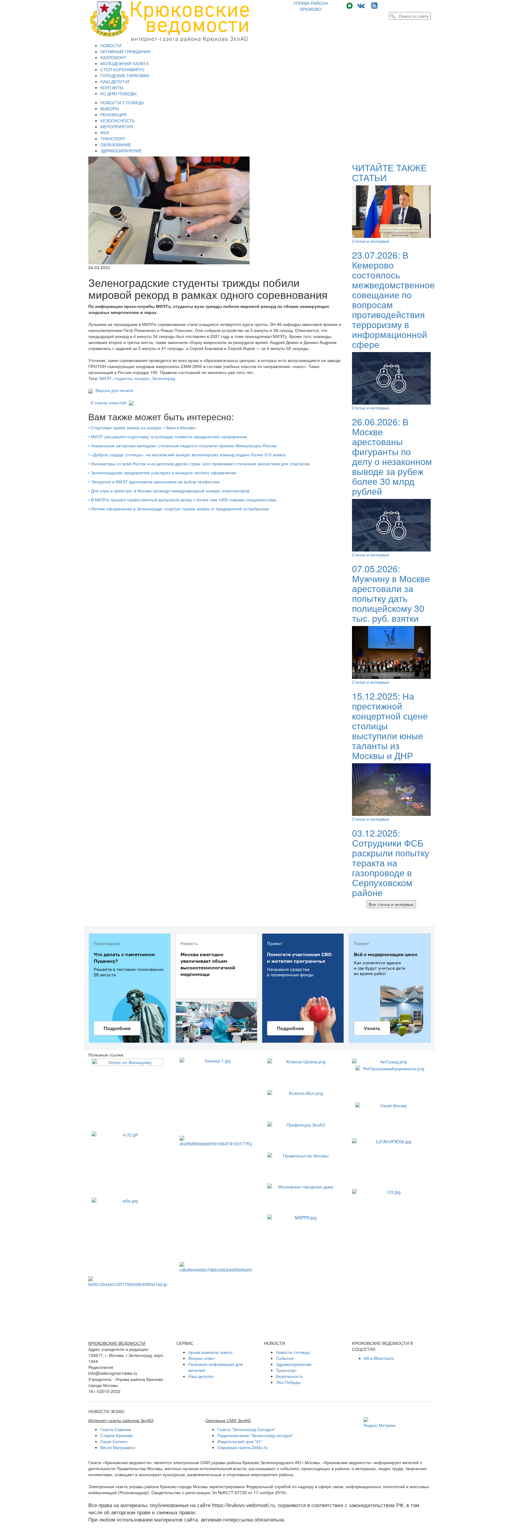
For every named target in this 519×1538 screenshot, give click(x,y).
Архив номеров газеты (210, 1352)
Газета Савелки (115, 1429)
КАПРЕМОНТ (113, 57)
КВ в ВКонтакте (379, 1358)
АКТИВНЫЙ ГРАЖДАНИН (125, 51)
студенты (123, 378)
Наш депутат (201, 1376)
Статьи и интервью (370, 241)
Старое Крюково (116, 1435)
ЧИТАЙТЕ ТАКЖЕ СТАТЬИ (389, 172)
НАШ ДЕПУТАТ (115, 81)
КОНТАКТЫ (111, 87)
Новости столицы (293, 1352)
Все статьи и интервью (391, 904)
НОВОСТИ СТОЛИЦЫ (122, 102)
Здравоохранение (293, 1364)
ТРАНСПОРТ (113, 138)
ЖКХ (104, 132)
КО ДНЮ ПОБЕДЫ (118, 93)
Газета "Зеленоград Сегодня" (246, 1429)
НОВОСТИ (110, 45)
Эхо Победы (288, 1382)
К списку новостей (108, 403)
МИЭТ (105, 378)
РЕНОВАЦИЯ (113, 114)
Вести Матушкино (117, 1447)
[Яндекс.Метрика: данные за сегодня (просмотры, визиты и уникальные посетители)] (379, 1422)
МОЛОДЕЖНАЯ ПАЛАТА (124, 63)
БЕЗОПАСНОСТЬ (117, 120)
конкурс (142, 378)
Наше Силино (114, 1441)
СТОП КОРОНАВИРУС (122, 69)
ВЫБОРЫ (109, 108)
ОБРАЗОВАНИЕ (115, 144)
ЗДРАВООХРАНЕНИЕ (121, 150)
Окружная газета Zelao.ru (242, 1447)
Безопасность (289, 1376)
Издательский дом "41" (240, 1441)
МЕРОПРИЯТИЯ (116, 126)
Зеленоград (163, 378)
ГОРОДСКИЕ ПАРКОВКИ (124, 75)
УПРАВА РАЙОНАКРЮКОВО (310, 6)
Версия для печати (113, 390)
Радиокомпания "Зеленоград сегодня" (255, 1435)
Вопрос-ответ (201, 1358)
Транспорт (286, 1370)
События (284, 1358)
